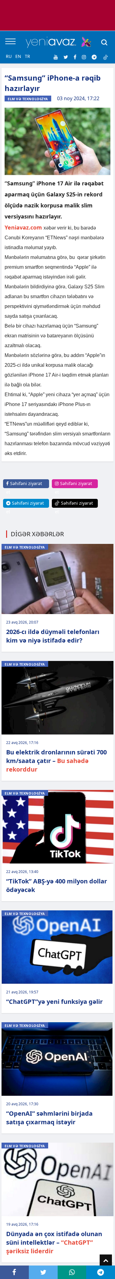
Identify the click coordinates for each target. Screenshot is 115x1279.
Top (106, 1260)
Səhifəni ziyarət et (24, 487)
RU (9, 56)
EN (18, 56)
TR (27, 56)
